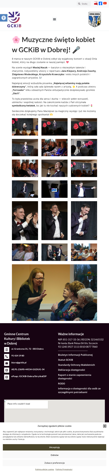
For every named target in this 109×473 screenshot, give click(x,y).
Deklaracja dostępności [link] (71, 369)
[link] (3, 18)
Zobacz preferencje (54, 463)
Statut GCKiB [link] (65, 359)
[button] (104, 426)
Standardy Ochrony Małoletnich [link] (76, 364)
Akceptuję (54, 447)
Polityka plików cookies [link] (44, 469)
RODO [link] (61, 383)
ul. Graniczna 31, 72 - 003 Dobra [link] (27, 348)
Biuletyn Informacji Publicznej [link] (75, 354)
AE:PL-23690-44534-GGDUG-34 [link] (27, 369)
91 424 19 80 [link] (17, 355)
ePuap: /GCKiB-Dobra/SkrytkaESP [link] (29, 376)
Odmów (54, 455)
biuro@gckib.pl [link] (18, 362)
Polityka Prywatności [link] (63, 469)
